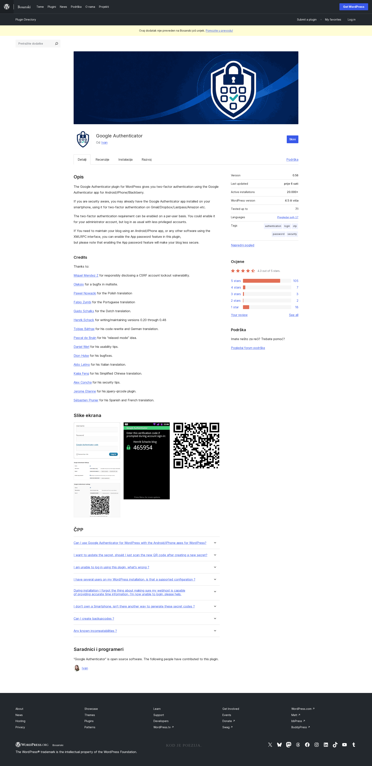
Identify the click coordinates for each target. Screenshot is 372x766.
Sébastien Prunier (86, 400)
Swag (227, 727)
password (278, 234)
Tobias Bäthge (84, 329)
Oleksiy (79, 284)
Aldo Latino (82, 364)
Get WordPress (353, 6)
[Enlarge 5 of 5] (214, 427)
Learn (157, 708)
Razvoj (147, 159)
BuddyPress (300, 727)
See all (293, 315)
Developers (161, 721)
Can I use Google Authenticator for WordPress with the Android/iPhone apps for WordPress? (140, 543)
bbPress (298, 721)
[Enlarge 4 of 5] (165, 427)
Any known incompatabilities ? (95, 631)
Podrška (292, 159)
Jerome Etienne (85, 391)
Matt (296, 715)
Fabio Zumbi (82, 302)
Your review (239, 315)
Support (158, 715)
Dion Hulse (81, 356)
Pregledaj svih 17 (287, 217)
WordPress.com (303, 708)
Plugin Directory (26, 19)
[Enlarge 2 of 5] (115, 467)
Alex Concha (83, 382)
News (19, 715)
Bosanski (58, 745)
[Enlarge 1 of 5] (115, 427)
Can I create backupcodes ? (94, 618)
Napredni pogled (242, 245)
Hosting (20, 721)
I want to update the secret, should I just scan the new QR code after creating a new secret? (140, 555)
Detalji (82, 159)
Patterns (89, 727)
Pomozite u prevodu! (219, 30)
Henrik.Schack (84, 320)
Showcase (91, 708)
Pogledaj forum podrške (248, 348)
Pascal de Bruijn (85, 338)
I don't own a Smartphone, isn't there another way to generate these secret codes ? (134, 606)
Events (226, 715)
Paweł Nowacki (85, 293)
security (292, 234)
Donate (228, 721)
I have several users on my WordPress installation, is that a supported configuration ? (134, 579)
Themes (89, 715)
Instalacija (125, 159)
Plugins (89, 721)
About (19, 708)
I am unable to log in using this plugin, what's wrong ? (111, 567)
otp (295, 226)
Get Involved (230, 708)
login (287, 226)
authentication (273, 226)
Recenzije (102, 159)
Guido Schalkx (84, 311)
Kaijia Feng (81, 373)
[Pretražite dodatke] (56, 43)
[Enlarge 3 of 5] (115, 488)
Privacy (20, 727)
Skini (292, 139)
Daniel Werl (81, 347)
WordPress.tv (163, 727)
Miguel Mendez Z (86, 275)
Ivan (104, 142)
